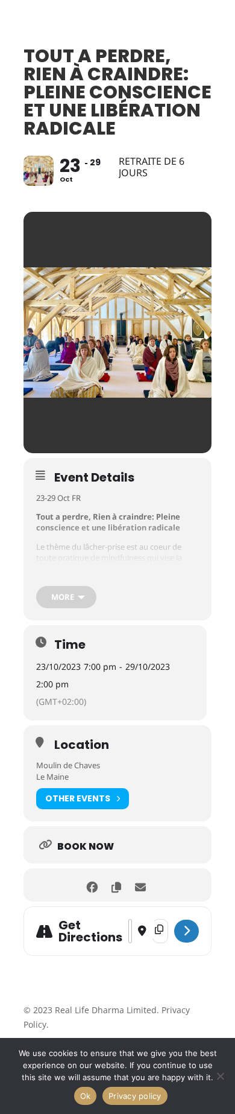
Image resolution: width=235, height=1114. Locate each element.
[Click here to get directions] (186, 931)
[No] (220, 1076)
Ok (85, 1096)
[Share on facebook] (91, 885)
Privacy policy (134, 1096)
